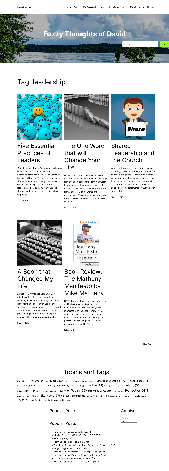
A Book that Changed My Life (35, 279)
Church (41, 380)
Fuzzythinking (24, 7)
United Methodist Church (51, 400)
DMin (92, 381)
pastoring (51, 391)
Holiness (21, 386)
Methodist (117, 386)
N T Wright (38, 391)
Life (97, 385)
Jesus (50, 386)
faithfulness (139, 380)
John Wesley (65, 385)
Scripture (30, 396)
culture (56, 380)
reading (120, 391)
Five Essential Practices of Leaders (36, 153)
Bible (20, 381)
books (29, 381)
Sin (37, 396)
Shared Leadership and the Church (132, 153)
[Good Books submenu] (154, 7)
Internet (41, 386)
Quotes (109, 390)
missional (24, 391)
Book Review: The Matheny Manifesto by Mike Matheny (84, 282)
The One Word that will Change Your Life (84, 156)
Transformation (141, 396)
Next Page (149, 344)
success (91, 396)
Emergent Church (109, 380)
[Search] (164, 44)
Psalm (79, 390)
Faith (126, 381)
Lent (88, 386)
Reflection (136, 390)
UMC (34, 400)
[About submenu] (80, 7)
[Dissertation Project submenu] (127, 7)
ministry (131, 385)
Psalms (95, 390)
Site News (50, 395)
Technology (101, 396)
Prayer (63, 390)
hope (31, 385)
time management (125, 396)
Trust (23, 400)
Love (108, 386)
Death (69, 381)
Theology (112, 396)
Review (20, 396)
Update (69, 400)
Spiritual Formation (73, 395)
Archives (125, 418)
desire (77, 381)
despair (84, 381)
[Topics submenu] (105, 7)
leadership (79, 386)
